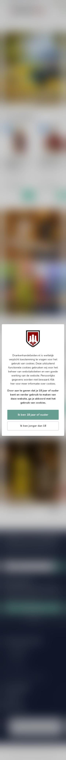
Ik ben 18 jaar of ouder (33, 415)
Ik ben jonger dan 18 (33, 426)
